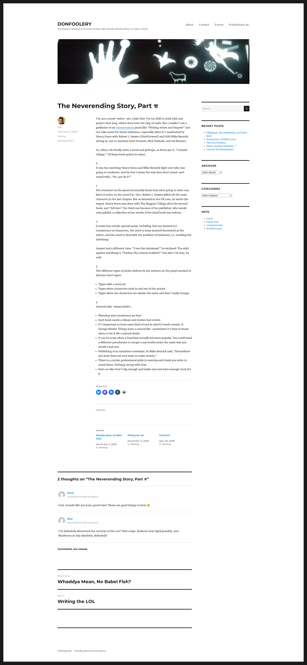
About (190, 24)
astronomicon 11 (66, 140)
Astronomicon (125, 127)
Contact (204, 24)
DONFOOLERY (74, 24)
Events (219, 24)
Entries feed (212, 222)
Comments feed (214, 225)
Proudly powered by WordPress (90, 651)
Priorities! (164, 435)
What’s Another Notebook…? (221, 146)
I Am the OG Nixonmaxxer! (220, 149)
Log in (209, 218)
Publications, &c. (239, 24)
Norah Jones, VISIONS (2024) (221, 139)
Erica (70, 492)
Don (60, 127)
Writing (62, 136)
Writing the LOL (136, 435)
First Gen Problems (216, 142)
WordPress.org (214, 228)
